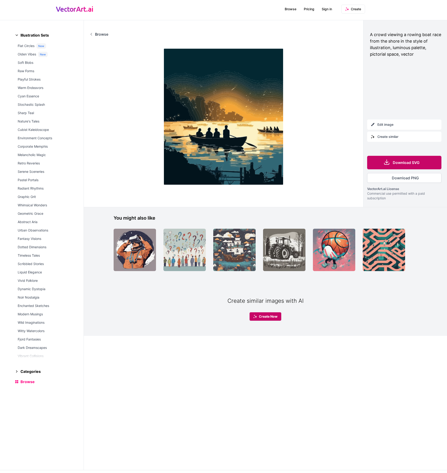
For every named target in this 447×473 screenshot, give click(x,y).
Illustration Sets (34, 35)
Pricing (309, 9)
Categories (30, 371)
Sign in (327, 9)
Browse (290, 9)
